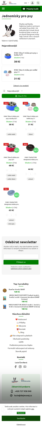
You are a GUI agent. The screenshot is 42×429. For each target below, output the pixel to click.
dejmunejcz (20, 366)
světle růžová (11, 179)
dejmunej (15, 366)
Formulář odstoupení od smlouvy (21, 348)
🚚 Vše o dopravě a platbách (21, 335)
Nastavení (21, 413)
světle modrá (11, 134)
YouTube (24, 366)
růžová (31, 134)
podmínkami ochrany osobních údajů (21, 269)
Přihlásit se (21, 262)
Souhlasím (21, 418)
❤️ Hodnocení (21, 319)
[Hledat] (38, 3)
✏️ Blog (21, 332)
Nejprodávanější (13, 91)
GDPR (21, 342)
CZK (25, 3)
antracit (30, 179)
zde (32, 409)
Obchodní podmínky (21, 339)
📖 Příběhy (21, 322)
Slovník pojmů (21, 351)
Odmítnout (21, 424)
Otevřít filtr (22, 96)
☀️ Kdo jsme (21, 326)
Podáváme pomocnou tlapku (21, 345)
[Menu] (3, 8)
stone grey (11, 224)
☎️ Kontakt (21, 329)
